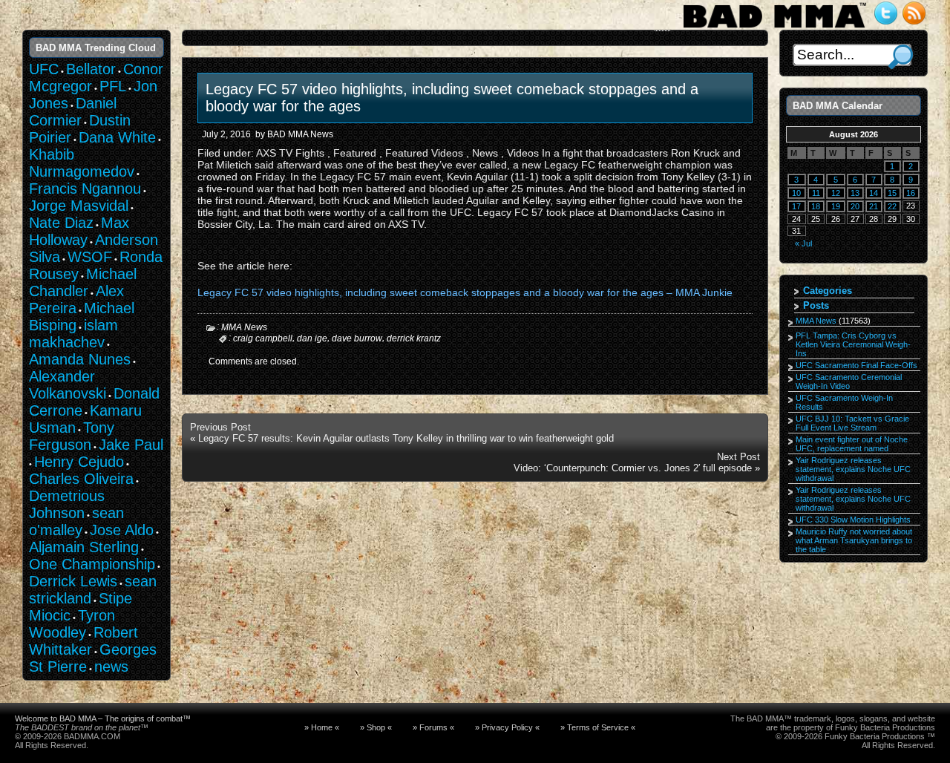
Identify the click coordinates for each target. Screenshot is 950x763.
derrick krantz (414, 338)
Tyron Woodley (72, 624)
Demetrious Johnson (67, 504)
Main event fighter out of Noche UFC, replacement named (852, 444)
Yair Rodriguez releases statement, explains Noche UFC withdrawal (853, 469)
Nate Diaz (61, 223)
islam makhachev (73, 333)
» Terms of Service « (597, 727)
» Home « (321, 727)
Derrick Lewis (73, 581)
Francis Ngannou (85, 188)
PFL (112, 86)
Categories (827, 290)
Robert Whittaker (83, 641)
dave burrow (357, 338)
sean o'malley (76, 521)
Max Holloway (79, 231)
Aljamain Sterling (84, 547)
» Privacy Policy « (507, 727)
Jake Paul (131, 444)
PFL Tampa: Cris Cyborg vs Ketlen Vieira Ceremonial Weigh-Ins (853, 344)
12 (835, 193)
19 (835, 206)
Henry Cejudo (79, 461)
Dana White (117, 137)
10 (796, 193)
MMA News (244, 327)
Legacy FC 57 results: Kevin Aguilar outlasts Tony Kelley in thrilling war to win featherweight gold (406, 438)
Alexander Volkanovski (67, 385)
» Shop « (376, 727)
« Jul (803, 243)
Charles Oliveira (81, 479)
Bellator (91, 69)
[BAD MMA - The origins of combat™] (774, 28)
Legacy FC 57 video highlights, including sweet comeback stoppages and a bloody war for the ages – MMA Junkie (465, 292)
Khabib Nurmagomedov (81, 163)
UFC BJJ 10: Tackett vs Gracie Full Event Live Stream (852, 423)
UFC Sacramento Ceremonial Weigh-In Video (849, 381)
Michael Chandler (83, 282)
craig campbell (262, 338)
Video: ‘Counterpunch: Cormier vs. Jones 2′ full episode (633, 468)
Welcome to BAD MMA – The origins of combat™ (103, 718)
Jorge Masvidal (78, 205)
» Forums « (433, 727)
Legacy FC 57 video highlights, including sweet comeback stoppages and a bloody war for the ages (452, 97)
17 (796, 206)
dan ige (312, 338)
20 (855, 206)
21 (873, 206)
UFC (44, 69)
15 (892, 193)
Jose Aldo (122, 530)
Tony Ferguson (71, 436)
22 (892, 206)
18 (815, 206)
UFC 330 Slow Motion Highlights (853, 519)
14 (873, 193)
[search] (901, 57)
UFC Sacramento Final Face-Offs (856, 365)
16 (910, 193)
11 (816, 193)
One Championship (92, 564)
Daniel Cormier (73, 111)
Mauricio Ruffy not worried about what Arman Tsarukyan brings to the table (854, 540)
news (111, 666)
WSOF (90, 257)
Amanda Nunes (80, 359)
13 (855, 193)
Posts (816, 305)
